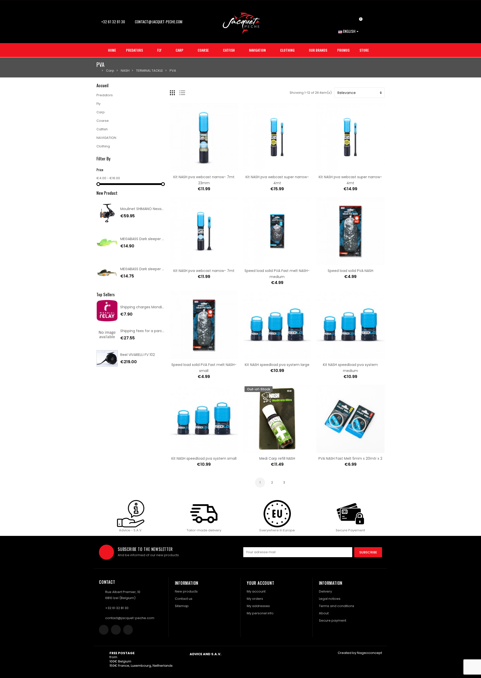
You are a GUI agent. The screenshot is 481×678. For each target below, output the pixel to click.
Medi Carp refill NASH (277, 458)
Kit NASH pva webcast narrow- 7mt (203, 270)
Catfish (102, 129)
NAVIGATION (106, 137)
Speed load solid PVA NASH (350, 270)
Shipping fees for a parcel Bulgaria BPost (155, 330)
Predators (104, 95)
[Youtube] (128, 629)
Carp (100, 112)
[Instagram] (116, 629)
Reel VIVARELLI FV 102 (137, 354)
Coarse (102, 120)
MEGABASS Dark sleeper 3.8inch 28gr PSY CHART (161, 238)
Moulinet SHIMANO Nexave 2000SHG (151, 208)
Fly (98, 103)
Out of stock (261, 450)
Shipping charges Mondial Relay (147, 307)
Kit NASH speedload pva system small (203, 458)
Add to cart (188, 168)
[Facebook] (103, 629)
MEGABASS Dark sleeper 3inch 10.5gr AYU (155, 268)
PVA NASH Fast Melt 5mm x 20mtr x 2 (350, 458)
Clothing (103, 146)
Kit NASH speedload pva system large (277, 364)
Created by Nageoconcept (360, 652)
